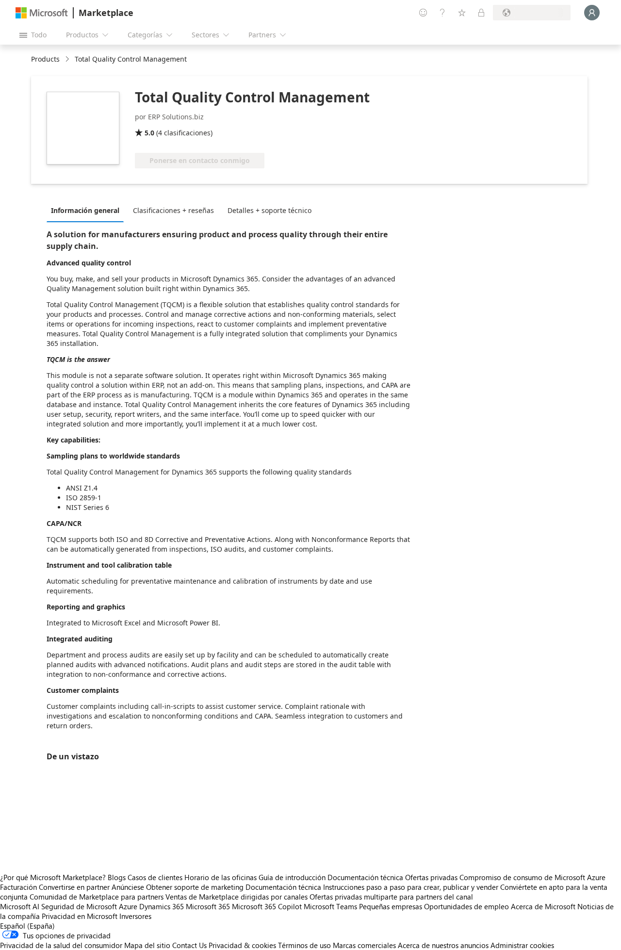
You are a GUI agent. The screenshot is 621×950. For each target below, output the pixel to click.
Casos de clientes (155, 877)
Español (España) (27, 926)
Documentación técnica (365, 877)
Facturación (18, 887)
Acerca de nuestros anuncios (443, 945)
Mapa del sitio (147, 945)
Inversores (135, 916)
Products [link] (45, 59)
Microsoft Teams (330, 906)
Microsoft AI (19, 906)
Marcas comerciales (364, 945)
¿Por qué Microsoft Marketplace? (53, 877)
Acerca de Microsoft (543, 906)
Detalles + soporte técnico (269, 210)
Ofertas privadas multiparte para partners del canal (391, 896)
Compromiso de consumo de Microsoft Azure (532, 877)
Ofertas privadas (431, 877)
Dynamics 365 (161, 906)
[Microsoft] (42, 12)
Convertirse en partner (74, 887)
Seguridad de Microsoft (79, 906)
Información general (85, 210)
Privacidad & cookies (242, 945)
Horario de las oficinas (220, 877)
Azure (128, 906)
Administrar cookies (522, 945)
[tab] (88, 210)
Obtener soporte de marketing (195, 887)
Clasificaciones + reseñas (173, 210)
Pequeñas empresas (390, 906)
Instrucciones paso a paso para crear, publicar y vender (410, 887)
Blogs (117, 877)
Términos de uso (304, 945)
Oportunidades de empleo (466, 906)
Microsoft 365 (208, 906)
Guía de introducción (292, 877)
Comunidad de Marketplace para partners (96, 896)
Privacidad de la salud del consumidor (61, 945)
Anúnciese (128, 887)
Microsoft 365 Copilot (267, 906)
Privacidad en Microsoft (79, 916)
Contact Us (189, 945)
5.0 (149, 132)
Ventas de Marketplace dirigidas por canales (236, 896)
